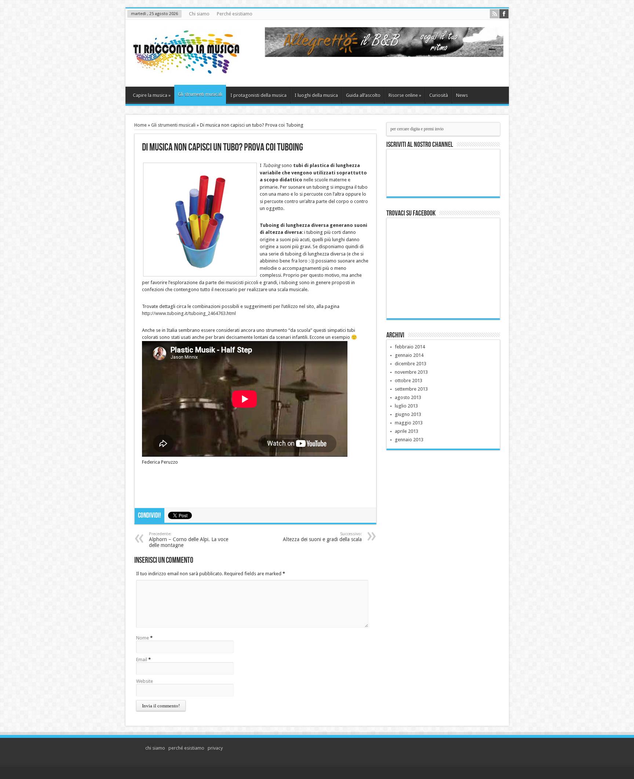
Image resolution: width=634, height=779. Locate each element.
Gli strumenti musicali (200, 94)
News (462, 95)
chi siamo (155, 748)
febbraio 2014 (410, 346)
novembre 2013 (411, 372)
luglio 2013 (406, 406)
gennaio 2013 (409, 439)
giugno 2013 (408, 414)
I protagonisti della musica (258, 95)
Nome (142, 638)
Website (144, 681)
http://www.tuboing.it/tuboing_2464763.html (189, 313)
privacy (215, 748)
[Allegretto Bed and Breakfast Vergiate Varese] (384, 55)
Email (141, 659)
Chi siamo (199, 14)
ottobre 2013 (408, 380)
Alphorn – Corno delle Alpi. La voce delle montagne (188, 540)
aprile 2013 (406, 431)
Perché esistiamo (234, 14)
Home (140, 125)
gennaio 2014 (409, 355)
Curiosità (438, 95)
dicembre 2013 (410, 363)
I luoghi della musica (316, 95)
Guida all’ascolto (363, 95)
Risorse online (405, 95)
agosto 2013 (408, 397)
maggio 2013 (409, 422)
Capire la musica (152, 95)
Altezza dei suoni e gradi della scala (322, 537)
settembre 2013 (411, 389)
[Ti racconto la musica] (186, 68)
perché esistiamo (186, 748)
